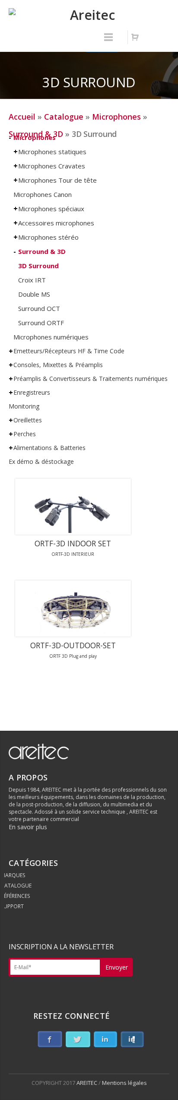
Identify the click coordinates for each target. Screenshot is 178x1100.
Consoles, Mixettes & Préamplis (58, 365)
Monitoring (24, 406)
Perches (24, 434)
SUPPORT (12, 906)
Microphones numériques (51, 337)
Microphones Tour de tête (57, 180)
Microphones (116, 116)
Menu (108, 41)
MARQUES (13, 875)
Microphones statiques (52, 151)
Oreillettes (27, 420)
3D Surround (38, 265)
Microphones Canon (42, 194)
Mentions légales (124, 1083)
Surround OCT (39, 308)
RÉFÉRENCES (15, 896)
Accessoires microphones (56, 223)
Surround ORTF (41, 322)
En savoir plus (28, 827)
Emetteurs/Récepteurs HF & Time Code (68, 351)
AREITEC (87, 1083)
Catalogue (63, 116)
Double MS (34, 294)
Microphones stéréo (48, 237)
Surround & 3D (42, 251)
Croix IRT (32, 280)
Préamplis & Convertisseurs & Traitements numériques (90, 378)
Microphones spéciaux (51, 208)
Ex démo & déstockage (41, 461)
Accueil (22, 116)
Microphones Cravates (51, 166)
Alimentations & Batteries (49, 448)
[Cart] (134, 37)
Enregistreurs (31, 392)
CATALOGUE (16, 885)
